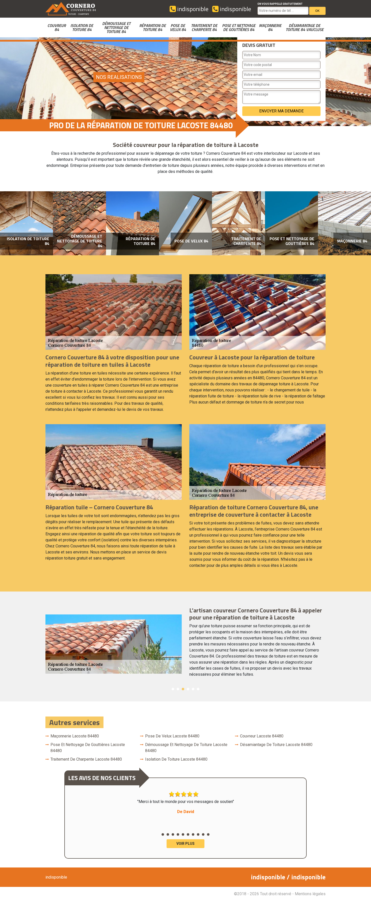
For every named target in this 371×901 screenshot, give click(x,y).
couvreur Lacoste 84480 (261, 736)
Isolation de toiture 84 (81, 27)
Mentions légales (310, 893)
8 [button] (198, 834)
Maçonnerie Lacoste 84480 (74, 736)
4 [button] (188, 689)
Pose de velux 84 (178, 27)
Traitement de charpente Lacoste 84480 (86, 759)
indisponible (192, 8)
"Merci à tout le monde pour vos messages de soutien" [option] (185, 806)
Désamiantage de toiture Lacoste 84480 (276, 744)
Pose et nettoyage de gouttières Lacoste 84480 (87, 747)
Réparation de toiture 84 (152, 27)
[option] (26, 223)
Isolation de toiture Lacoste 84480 (176, 759)
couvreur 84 (56, 27)
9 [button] (203, 834)
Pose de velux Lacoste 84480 (172, 736)
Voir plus (185, 844)
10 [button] (208, 834)
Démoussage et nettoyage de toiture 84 (116, 27)
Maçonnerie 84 (270, 27)
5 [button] (193, 689)
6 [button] (198, 689)
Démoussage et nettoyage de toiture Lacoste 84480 (186, 747)
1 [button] (173, 689)
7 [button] (193, 834)
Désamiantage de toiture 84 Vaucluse (305, 27)
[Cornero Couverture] (70, 9)
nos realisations (119, 77)
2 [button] (178, 689)
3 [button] (183, 689)
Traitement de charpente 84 (204, 27)
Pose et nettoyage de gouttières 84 (238, 27)
